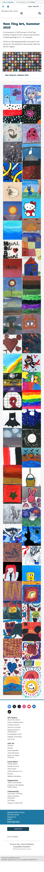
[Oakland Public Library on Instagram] (24, 706)
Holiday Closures (13, 725)
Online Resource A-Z (14, 771)
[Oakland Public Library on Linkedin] (34, 706)
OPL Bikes (11, 800)
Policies (10, 774)
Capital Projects (13, 766)
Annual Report (12, 764)
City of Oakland (12, 836)
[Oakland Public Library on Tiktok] (9, 712)
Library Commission (14, 782)
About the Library (13, 720)
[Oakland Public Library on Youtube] (29, 706)
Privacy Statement (27, 844)
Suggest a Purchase (14, 737)
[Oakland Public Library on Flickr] (19, 706)
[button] (3, 6)
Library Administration (15, 722)
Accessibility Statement (21, 846)
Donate (10, 748)
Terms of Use (15, 844)
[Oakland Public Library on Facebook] (9, 706)
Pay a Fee (11, 739)
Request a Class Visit (15, 803)
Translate (32, 2)
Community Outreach (14, 793)
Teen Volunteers (13, 753)
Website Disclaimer (14, 776)
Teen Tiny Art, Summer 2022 (16, 75)
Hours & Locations (14, 727)
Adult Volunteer (13, 750)
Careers (10, 745)
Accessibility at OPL (14, 734)
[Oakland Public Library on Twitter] (14, 706)
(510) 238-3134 (13, 822)
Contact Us (18, 829)
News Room (11, 769)
